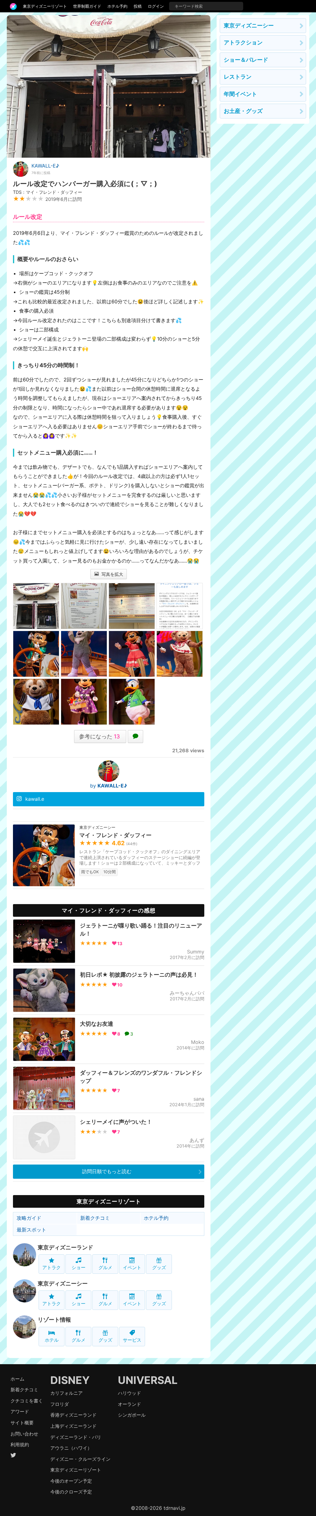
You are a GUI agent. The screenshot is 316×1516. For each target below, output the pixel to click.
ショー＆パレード (246, 59)
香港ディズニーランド (73, 1415)
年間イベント (240, 94)
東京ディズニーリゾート (45, 6)
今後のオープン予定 (71, 1481)
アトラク (51, 1267)
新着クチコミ (95, 1218)
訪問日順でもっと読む (106, 1171)
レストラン (238, 76)
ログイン (156, 6)
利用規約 (19, 1444)
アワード (19, 1411)
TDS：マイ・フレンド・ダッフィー (47, 192)
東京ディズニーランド (65, 1247)
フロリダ (59, 1404)
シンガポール (132, 1415)
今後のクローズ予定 (71, 1492)
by (108, 786)
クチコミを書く (26, 1401)
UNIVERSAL (147, 1380)
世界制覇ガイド (87, 6)
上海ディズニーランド (73, 1426)
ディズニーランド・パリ (75, 1437)
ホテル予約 (117, 6)
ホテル (52, 1340)
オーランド (129, 1404)
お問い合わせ (24, 1434)
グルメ (105, 1267)
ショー (78, 1267)
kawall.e (34, 799)
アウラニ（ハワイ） (71, 1448)
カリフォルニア (66, 1393)
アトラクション (243, 42)
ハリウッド (129, 1393)
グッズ (159, 1267)
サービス (132, 1340)
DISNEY (70, 1380)
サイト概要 (22, 1423)
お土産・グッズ (243, 111)
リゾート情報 (54, 1319)
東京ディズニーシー (63, 1283)
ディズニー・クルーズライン (80, 1459)
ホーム (17, 1379)
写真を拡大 (111, 574)
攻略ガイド (29, 1218)
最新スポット (31, 1230)
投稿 (138, 6)
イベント (132, 1267)
